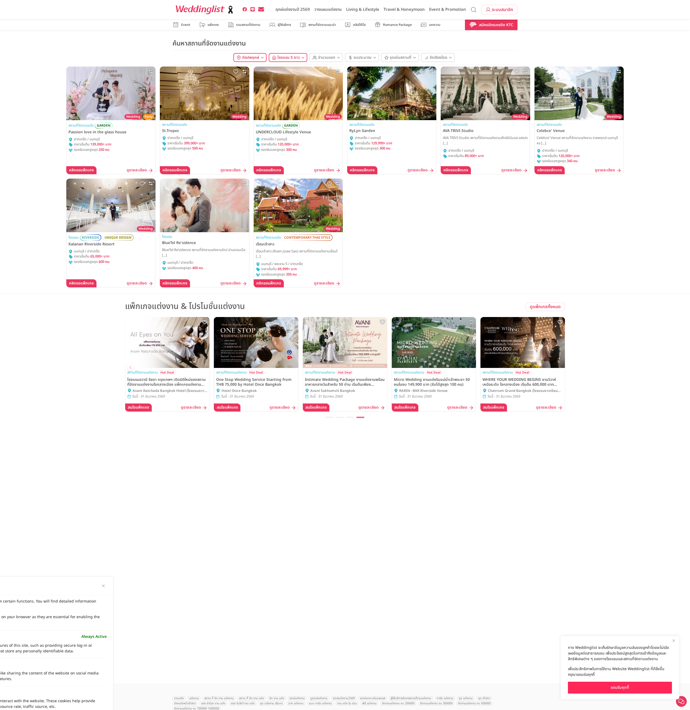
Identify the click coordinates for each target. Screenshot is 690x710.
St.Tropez (170, 130)
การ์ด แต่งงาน (445, 698)
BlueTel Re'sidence (179, 243)
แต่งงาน (194, 698)
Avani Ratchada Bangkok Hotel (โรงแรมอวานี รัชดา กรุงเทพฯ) (169, 391)
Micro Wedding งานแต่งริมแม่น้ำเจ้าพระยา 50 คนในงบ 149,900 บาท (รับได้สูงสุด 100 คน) (432, 382)
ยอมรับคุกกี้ (620, 687)
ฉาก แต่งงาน (295, 703)
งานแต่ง (179, 698)
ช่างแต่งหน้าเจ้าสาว (185, 703)
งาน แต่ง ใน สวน (347, 703)
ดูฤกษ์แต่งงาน (318, 698)
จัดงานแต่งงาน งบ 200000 (398, 703)
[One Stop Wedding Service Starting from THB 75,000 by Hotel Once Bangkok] (256, 342)
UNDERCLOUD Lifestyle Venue (283, 132)
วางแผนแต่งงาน (328, 9)
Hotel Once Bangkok (239, 391)
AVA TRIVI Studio (458, 130)
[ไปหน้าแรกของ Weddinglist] (205, 9)
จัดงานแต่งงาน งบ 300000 (436, 703)
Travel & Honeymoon (404, 9)
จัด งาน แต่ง (276, 698)
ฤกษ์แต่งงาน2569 (344, 698)
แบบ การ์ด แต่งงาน (320, 703)
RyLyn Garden (362, 130)
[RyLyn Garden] (391, 93)
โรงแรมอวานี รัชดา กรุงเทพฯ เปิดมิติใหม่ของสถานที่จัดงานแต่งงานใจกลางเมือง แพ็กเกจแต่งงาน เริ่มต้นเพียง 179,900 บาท (166, 382)
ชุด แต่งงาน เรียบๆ (271, 703)
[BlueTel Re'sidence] (204, 205)
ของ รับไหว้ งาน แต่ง (243, 703)
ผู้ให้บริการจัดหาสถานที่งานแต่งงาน (411, 698)
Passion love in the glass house (97, 132)
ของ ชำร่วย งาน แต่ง (213, 703)
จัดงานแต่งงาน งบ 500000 (474, 703)
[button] (330, 417)
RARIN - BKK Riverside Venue (423, 391)
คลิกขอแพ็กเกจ (81, 170)
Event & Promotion (447, 9)
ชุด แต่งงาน (466, 698)
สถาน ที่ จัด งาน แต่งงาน (219, 698)
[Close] (673, 640)
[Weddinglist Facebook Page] (245, 9)
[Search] (473, 10)
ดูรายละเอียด (137, 170)
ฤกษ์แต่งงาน (297, 698)
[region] (620, 667)
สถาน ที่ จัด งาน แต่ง (251, 698)
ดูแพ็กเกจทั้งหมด (545, 307)
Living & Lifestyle (362, 9)
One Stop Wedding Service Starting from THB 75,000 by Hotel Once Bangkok (254, 382)
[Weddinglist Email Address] (261, 9)
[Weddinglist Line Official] (252, 9)
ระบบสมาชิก (502, 9)
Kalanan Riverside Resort (91, 244)
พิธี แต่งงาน (369, 703)
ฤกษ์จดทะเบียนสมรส (372, 698)
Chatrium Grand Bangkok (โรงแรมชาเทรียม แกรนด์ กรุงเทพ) (523, 391)
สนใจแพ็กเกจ (138, 407)
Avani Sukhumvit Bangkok (332, 391)
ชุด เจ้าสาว (484, 698)
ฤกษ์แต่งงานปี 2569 (292, 9)
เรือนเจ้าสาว (265, 244)
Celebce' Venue (551, 130)
